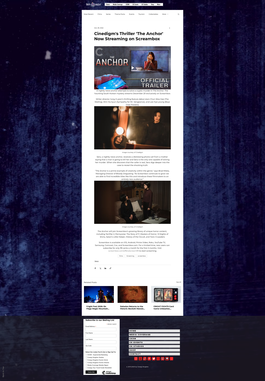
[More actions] (169, 28)
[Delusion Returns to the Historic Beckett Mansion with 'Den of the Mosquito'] (133, 294)
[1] (145, 358)
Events (131, 14)
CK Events (136, 342)
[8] (167, 358)
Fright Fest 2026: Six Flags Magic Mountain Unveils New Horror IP (97, 307)
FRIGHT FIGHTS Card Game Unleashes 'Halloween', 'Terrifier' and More (166, 307)
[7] (162, 358)
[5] (140, 358)
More (164, 14)
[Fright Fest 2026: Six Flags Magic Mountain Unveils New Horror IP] (99, 294)
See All (178, 282)
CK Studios (136, 346)
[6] (158, 358)
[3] (149, 358)
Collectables (153, 14)
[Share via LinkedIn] (105, 268)
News (97, 261)
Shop (132, 350)
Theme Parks (120, 14)
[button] (117, 4)
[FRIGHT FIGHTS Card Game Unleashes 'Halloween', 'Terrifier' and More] (166, 294)
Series (108, 14)
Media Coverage (140, 335)
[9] (171, 358)
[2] (136, 358)
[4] (153, 358)
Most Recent (88, 14)
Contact (135, 354)
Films (100, 14)
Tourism (141, 14)
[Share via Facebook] (95, 268)
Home (132, 331)
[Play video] (132, 67)
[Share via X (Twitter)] (100, 268)
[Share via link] (110, 268)
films (121, 256)
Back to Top (3, 371)
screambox (142, 256)
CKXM (132, 338)
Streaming (130, 256)
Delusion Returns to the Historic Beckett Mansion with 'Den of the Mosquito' (132, 307)
